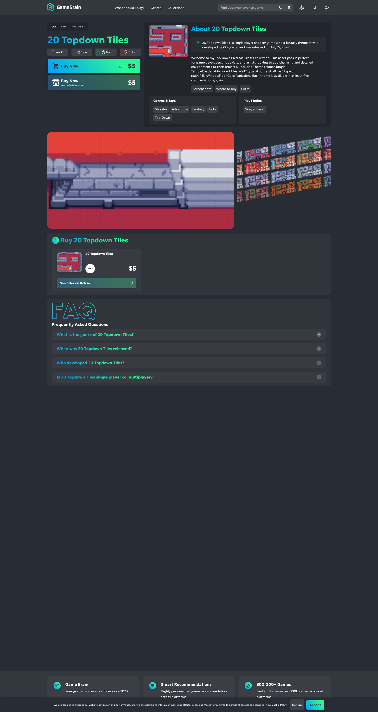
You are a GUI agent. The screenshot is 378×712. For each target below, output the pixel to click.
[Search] (281, 7)
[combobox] (247, 7)
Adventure (180, 109)
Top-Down (162, 118)
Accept (315, 705)
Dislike (132, 51)
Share (84, 51)
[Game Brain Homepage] (64, 7)
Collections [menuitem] (176, 8)
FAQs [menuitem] (245, 89)
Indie (212, 109)
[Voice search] (289, 7)
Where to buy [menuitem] (226, 89)
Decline (297, 705)
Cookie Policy (279, 704)
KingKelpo (77, 26)
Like (108, 51)
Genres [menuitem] (156, 8)
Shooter (161, 109)
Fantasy (198, 109)
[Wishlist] (314, 7)
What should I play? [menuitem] (129, 8)
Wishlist (60, 51)
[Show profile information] (327, 7)
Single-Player (255, 109)
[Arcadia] (302, 7)
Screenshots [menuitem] (202, 89)
